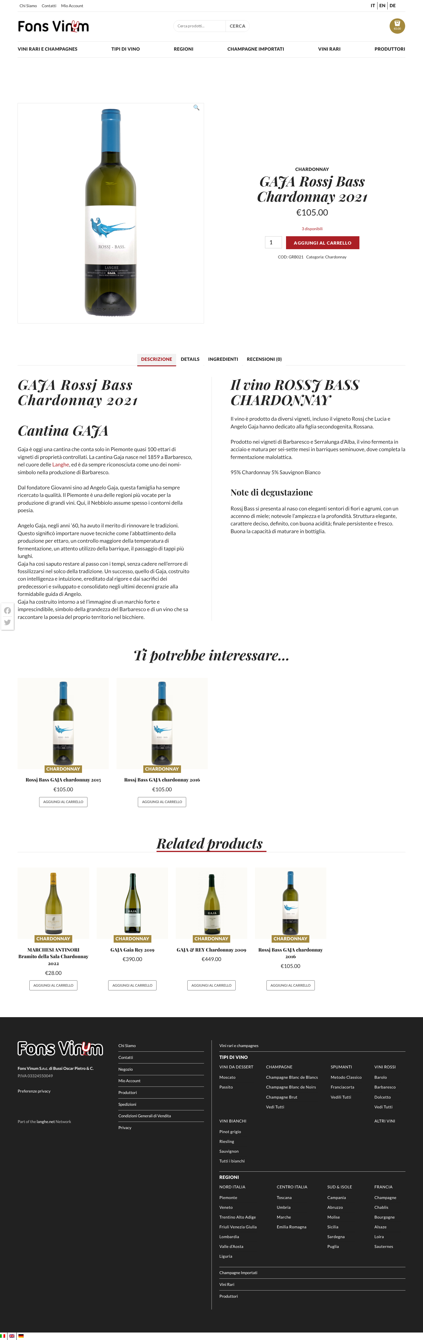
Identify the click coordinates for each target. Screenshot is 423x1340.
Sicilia (332, 1226)
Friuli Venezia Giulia (238, 1226)
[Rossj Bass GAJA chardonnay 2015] (63, 723)
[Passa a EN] (11, 1336)
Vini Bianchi (232, 1120)
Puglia (333, 1246)
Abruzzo (335, 1207)
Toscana (284, 1197)
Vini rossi (385, 1066)
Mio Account (72, 5)
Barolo (380, 1077)
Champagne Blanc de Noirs (291, 1086)
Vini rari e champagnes (47, 49)
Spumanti (341, 1066)
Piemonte (228, 1197)
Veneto (226, 1207)
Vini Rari (329, 49)
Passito (226, 1086)
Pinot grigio (230, 1131)
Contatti (49, 5)
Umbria (284, 1207)
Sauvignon (229, 1151)
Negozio (125, 1069)
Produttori (390, 49)
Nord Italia (232, 1186)
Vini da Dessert (236, 1066)
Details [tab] (190, 359)
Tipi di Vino (125, 49)
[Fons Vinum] (53, 30)
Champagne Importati (255, 49)
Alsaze (380, 1226)
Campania (336, 1197)
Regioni (183, 49)
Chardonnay (335, 256)
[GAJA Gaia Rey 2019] (132, 903)
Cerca (238, 25)
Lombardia (229, 1236)
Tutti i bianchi (232, 1160)
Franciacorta (342, 1086)
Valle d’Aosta (231, 1246)
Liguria (225, 1256)
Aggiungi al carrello (322, 242)
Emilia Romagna (291, 1226)
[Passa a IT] (2, 1336)
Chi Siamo (28, 5)
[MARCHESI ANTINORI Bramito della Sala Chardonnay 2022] (53, 903)
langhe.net (46, 1121)
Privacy (124, 1127)
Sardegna (336, 1236)
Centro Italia (292, 1186)
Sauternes (383, 1246)
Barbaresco (385, 1086)
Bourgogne (384, 1217)
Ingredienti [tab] (223, 359)
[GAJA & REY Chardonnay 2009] (211, 903)
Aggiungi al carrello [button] (63, 802)
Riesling (226, 1141)
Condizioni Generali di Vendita (144, 1115)
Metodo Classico (346, 1077)
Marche (284, 1217)
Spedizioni (127, 1104)
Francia (383, 1186)
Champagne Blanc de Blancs (292, 1077)
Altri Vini (384, 1120)
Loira (379, 1236)
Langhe (60, 464)
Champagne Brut (282, 1097)
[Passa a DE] (21, 1336)
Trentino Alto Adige (237, 1217)
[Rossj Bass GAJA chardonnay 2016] (162, 723)
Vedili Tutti (341, 1097)
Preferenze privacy (34, 1091)
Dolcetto (382, 1097)
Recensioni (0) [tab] (264, 359)
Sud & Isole (339, 1186)
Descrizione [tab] (156, 359)
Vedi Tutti (275, 1106)
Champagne (279, 1066)
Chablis (381, 1207)
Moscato (227, 1077)
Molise (333, 1217)
